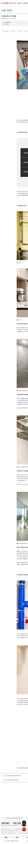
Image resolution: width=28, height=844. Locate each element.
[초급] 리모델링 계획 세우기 (12, 780)
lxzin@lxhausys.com (12, 833)
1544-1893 (17, 823)
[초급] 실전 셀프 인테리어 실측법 (14, 775)
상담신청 (24, 824)
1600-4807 (5, 823)
